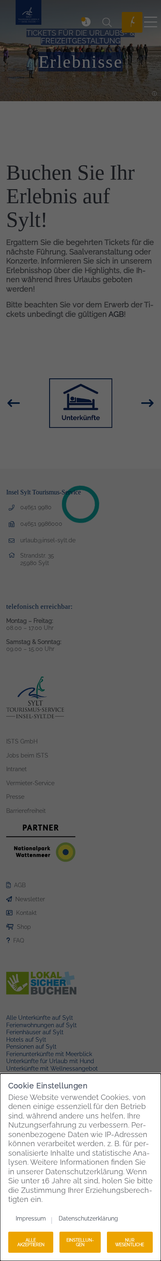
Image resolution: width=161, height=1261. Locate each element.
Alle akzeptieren (31, 1242)
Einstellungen (80, 1242)
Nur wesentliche (129, 1242)
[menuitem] (34, 1218)
